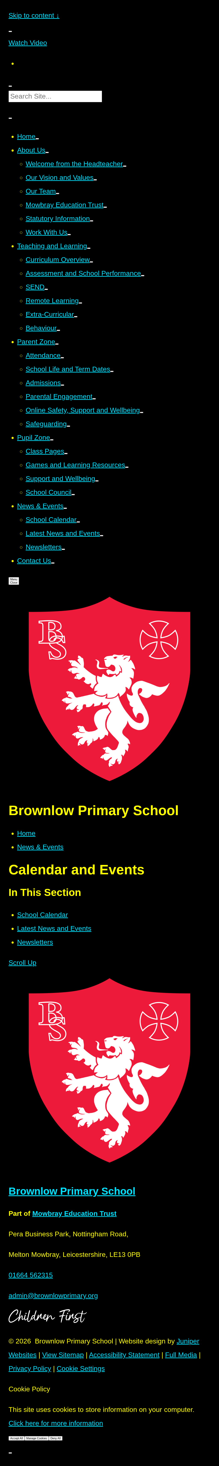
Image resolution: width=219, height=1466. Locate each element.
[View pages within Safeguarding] (68, 426)
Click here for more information (56, 1423)
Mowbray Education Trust (74, 1213)
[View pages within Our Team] (57, 193)
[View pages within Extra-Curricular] (75, 316)
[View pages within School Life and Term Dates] (112, 371)
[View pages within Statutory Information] (91, 221)
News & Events (40, 847)
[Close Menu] (10, 31)
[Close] (10, 1453)
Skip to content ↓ (34, 15)
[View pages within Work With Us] (69, 234)
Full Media (181, 1355)
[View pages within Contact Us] (53, 563)
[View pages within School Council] (73, 494)
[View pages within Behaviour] (58, 330)
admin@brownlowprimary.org (53, 1295)
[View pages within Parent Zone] (57, 344)
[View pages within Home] (37, 138)
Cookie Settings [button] (81, 1368)
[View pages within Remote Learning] (80, 303)
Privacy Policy (30, 1368)
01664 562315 (31, 1275)
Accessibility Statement (124, 1355)
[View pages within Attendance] (62, 357)
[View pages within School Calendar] (78, 522)
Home (26, 833)
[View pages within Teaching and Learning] (88, 248)
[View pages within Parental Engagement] (94, 398)
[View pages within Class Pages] (66, 453)
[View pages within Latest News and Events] (101, 535)
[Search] (10, 86)
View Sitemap (63, 1355)
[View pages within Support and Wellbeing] (97, 481)
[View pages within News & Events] (65, 508)
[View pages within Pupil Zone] (51, 439)
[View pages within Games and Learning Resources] (127, 467)
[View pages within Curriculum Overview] (91, 262)
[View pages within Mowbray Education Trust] (105, 207)
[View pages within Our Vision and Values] (95, 179)
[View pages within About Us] (47, 152)
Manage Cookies (36, 1438)
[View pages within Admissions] (62, 385)
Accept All (16, 1438)
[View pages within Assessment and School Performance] (142, 275)
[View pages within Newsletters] (63, 549)
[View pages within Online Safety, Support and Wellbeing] (141, 412)
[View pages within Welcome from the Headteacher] (124, 166)
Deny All (55, 1438)
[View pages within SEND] (46, 289)
